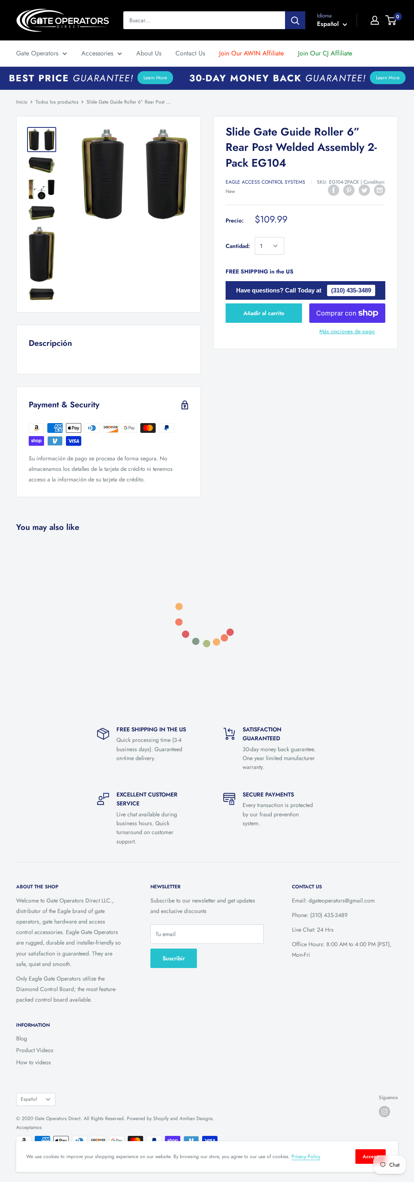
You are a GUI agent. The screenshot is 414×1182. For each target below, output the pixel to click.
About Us (148, 53)
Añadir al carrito (263, 313)
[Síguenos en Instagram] (384, 1111)
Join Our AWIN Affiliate (251, 53)
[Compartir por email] (379, 190)
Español (29, 1098)
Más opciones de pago (347, 331)
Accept (370, 1156)
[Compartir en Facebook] (333, 190)
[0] (391, 20)
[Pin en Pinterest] (349, 190)
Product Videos (34, 1050)
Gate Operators (37, 53)
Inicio (21, 102)
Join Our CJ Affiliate (325, 53)
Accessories (97, 53)
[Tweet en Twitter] (364, 190)
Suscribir (174, 958)
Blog (21, 1038)
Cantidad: (238, 246)
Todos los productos (57, 102)
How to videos (33, 1062)
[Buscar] (295, 20)
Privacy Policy (305, 1156)
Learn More (155, 77)
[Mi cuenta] (375, 20)
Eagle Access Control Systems (265, 182)
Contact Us (190, 53)
